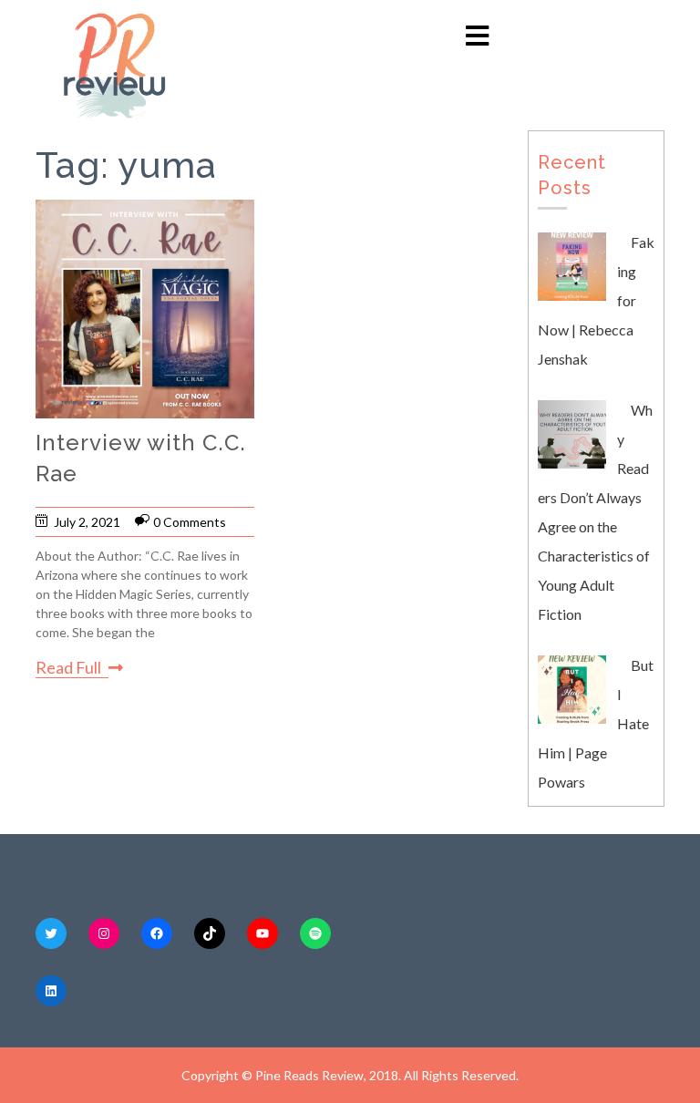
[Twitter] (51, 933)
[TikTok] (210, 933)
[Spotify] (315, 933)
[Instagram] (104, 933)
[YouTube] (262, 933)
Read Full (68, 667)
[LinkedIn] (51, 991)
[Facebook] (157, 933)
